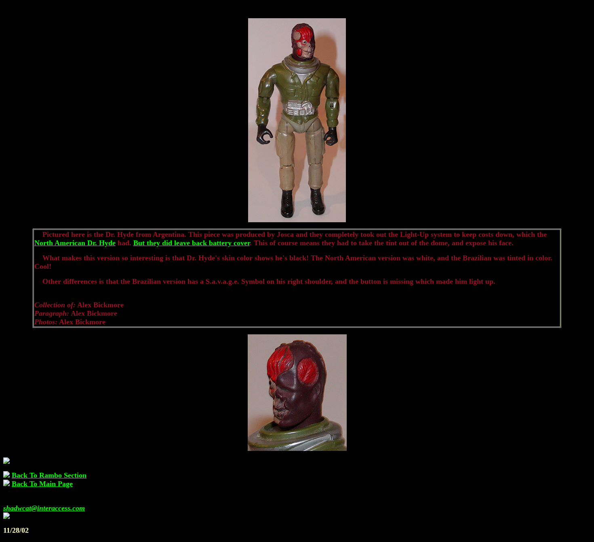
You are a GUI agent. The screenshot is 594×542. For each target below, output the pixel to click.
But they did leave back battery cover (191, 243)
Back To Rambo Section (49, 475)
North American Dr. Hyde (75, 243)
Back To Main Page (42, 484)
